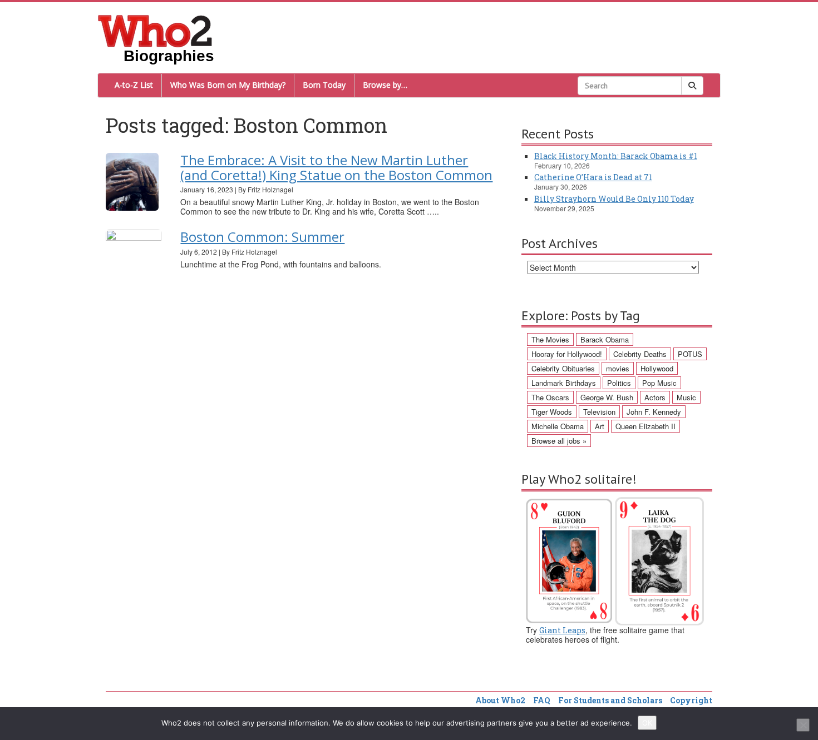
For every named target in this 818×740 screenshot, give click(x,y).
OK (647, 722)
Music (686, 397)
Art (599, 426)
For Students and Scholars (610, 700)
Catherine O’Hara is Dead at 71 (593, 177)
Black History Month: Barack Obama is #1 (615, 156)
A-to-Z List (134, 85)
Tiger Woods (551, 411)
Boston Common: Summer (262, 236)
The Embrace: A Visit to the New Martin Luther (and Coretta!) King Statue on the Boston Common (336, 167)
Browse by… (385, 85)
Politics (619, 383)
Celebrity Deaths (640, 354)
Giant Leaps (562, 630)
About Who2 (500, 700)
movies (617, 368)
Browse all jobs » (559, 440)
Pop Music (659, 383)
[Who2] (155, 30)
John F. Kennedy (654, 411)
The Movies (550, 339)
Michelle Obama (557, 426)
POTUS (690, 354)
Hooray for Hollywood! (566, 354)
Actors (655, 397)
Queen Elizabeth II (645, 426)
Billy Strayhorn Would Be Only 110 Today (614, 198)
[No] (803, 725)
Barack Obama (604, 339)
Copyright (691, 700)
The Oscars (550, 397)
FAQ (541, 700)
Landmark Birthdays (563, 383)
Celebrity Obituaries (563, 368)
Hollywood (656, 368)
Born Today (324, 85)
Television (599, 411)
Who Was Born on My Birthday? (227, 85)
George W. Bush (606, 397)
